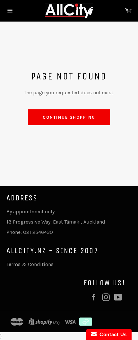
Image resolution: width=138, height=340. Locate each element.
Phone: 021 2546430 (29, 232)
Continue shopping (69, 117)
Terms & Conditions (30, 264)
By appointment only (30, 211)
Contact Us (112, 334)
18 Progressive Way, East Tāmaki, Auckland (55, 222)
